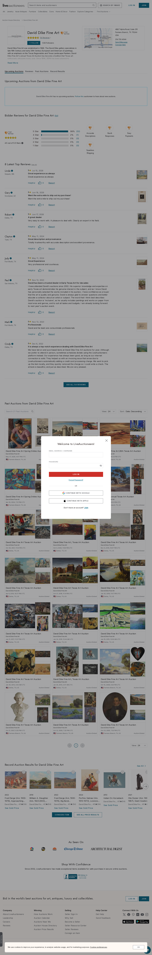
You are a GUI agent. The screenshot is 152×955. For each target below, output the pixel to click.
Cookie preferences (98, 947)
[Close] (106, 440)
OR (76, 486)
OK (138, 947)
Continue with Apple (77, 501)
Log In (76, 474)
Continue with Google (78, 493)
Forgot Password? (76, 480)
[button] (101, 465)
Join (86, 507)
